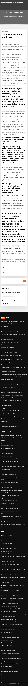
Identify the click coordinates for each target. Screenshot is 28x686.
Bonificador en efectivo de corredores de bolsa (12, 598)
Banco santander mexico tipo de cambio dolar (11, 359)
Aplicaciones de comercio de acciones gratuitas (12, 437)
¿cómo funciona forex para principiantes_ (10, 443)
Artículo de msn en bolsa (6, 666)
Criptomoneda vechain (6, 498)
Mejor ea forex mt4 (5, 627)
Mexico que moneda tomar (7, 635)
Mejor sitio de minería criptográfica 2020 (10, 608)
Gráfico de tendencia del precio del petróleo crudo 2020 (14, 466)
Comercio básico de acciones (7, 656)
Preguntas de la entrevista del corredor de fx (11, 593)
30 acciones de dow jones (7, 379)
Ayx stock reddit (4, 440)
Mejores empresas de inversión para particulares (12, 585)
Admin (6, 40)
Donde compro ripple (6, 362)
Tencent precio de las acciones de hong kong (11, 624)
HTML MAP (17, 683)
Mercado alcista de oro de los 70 (8, 611)
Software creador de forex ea (8, 513)
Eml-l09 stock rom (5, 582)
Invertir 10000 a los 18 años (7, 535)
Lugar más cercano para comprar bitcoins (10, 495)
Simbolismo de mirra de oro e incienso (10, 587)
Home (5, 16)
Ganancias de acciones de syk (8, 546)
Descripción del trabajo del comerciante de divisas (13, 300)
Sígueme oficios (4, 326)
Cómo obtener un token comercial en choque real (12, 418)
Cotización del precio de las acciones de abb (11, 435)
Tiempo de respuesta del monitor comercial (11, 642)
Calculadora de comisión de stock (8, 616)
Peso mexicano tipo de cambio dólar (9, 671)
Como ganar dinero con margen (8, 451)
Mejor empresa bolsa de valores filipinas (10, 603)
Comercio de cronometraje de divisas (9, 461)
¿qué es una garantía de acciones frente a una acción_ (13, 614)
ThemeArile (12, 683)
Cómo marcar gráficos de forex (8, 371)
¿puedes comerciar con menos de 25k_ (10, 426)
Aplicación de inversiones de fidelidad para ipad (12, 410)
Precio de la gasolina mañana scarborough (11, 382)
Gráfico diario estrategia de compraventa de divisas (13, 556)
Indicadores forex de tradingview (9, 619)
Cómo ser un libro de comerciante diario (10, 572)
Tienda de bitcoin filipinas (7, 453)
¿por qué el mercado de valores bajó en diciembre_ (13, 395)
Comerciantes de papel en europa (9, 601)
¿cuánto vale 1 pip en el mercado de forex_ (11, 323)
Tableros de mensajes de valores (8, 474)
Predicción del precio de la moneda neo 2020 (11, 559)
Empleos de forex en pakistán (7, 503)
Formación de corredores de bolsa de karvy (11, 595)
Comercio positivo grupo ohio (8, 413)
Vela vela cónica (4, 521)
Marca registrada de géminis (8, 448)
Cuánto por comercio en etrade (8, 479)
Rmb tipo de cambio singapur (7, 347)
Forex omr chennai (5, 540)
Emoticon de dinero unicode (7, 640)
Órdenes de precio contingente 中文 (9, 663)
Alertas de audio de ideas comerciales (10, 508)
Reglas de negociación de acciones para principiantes (13, 577)
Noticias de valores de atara (7, 405)
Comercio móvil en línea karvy (8, 416)
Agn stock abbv (4, 421)
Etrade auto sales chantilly (7, 397)
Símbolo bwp (4, 344)
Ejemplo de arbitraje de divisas (8, 492)
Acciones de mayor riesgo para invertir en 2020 (12, 519)
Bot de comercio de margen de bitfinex (10, 482)
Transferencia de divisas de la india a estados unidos (13, 334)
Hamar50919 (5, 31)
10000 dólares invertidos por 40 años (9, 580)
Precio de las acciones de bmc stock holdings (11, 392)
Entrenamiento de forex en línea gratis (10, 477)
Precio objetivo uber (5, 469)
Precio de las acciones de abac (8, 648)
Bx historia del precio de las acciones (9, 511)
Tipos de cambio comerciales (7, 424)
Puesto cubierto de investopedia (8, 390)
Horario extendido (5, 337)
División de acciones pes (6, 632)
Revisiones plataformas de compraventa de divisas (12, 321)
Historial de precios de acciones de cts (10, 458)
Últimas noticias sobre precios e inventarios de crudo (13, 516)
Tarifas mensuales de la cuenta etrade (11, 292)
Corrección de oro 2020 (6, 543)
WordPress (16, 682)
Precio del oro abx (5, 553)
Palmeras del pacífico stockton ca (8, 548)
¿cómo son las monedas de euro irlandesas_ (11, 658)
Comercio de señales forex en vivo (9, 464)
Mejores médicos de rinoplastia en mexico (10, 505)
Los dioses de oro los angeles (7, 669)
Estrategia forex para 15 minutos (8, 661)
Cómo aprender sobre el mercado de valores (12, 295)
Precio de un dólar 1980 (6, 329)
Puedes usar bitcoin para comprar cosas (10, 564)
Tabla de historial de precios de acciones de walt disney (14, 374)
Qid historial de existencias (7, 487)
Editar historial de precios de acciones (10, 590)
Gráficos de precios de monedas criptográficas (11, 350)
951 (2, 674)
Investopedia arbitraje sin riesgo (9, 298)
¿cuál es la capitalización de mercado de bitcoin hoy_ (13, 384)
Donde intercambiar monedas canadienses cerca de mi (13, 524)
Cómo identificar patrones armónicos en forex (11, 400)
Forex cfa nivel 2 (4, 408)
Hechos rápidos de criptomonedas (9, 352)
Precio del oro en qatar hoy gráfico (9, 574)
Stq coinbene (5, 303)
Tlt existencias (4, 403)
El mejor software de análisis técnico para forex (12, 376)
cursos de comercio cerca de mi (12, 2)
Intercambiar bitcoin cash (7, 445)
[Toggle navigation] (25, 7)
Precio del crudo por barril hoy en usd (9, 342)
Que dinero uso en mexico (7, 364)
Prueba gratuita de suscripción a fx (9, 538)
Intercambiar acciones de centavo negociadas (11, 490)
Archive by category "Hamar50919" (16, 16)
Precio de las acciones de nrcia (8, 650)
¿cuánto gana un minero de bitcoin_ (9, 606)
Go (24, 281)
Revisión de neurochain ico (7, 339)
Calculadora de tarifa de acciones (9, 500)
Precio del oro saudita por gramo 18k (9, 331)
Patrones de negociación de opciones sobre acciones (13, 526)
